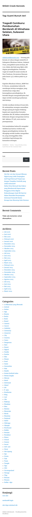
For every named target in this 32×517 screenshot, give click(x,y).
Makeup (7, 402)
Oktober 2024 (8, 274)
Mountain (7, 411)
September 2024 (9, 277)
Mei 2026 (7, 237)
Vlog (5, 475)
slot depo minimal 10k (9, 505)
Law (5, 397)
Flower (6, 359)
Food (6, 361)
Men (5, 406)
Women (6, 480)
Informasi (7, 383)
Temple (6, 463)
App (5, 312)
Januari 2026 (8, 241)
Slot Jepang (8, 451)
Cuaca (6, 340)
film (5, 357)
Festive (6, 354)
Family (6, 352)
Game (6, 364)
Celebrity (7, 328)
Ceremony (7, 330)
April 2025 (7, 260)
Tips (5, 466)
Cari (3, 156)
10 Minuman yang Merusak (13, 304)
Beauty (6, 314)
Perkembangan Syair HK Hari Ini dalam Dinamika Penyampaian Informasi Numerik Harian (15, 195)
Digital (6, 349)
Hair (5, 368)
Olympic (7, 425)
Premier (7, 432)
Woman (6, 477)
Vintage (6, 473)
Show (6, 449)
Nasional (7, 418)
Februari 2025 (9, 265)
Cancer (6, 326)
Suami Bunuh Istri (7, 146)
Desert (6, 347)
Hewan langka (9, 375)
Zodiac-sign (8, 482)
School (6, 439)
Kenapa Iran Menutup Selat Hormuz (16, 200)
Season (6, 442)
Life (5, 399)
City (5, 335)
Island (6, 385)
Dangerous (8, 342)
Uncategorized (9, 470)
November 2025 (9, 246)
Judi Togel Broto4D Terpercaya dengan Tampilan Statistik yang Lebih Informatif (15, 181)
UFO (5, 468)
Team (6, 461)
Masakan (7, 404)
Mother (6, 409)
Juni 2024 (7, 284)
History (6, 378)
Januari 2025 (8, 267)
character (7, 333)
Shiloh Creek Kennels (13, 6)
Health (6, 371)
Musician (7, 416)
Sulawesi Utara (17, 146)
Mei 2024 (7, 286)
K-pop (6, 390)
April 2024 (7, 289)
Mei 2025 (7, 258)
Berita (12, 145)
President (7, 435)
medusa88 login (7, 500)
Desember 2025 (9, 244)
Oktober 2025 (8, 248)
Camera (6, 323)
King (5, 394)
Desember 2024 (9, 270)
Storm (6, 456)
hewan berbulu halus (11, 373)
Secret (6, 444)
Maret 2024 (8, 291)
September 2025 (9, 251)
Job (5, 387)
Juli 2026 (7, 232)
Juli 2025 (7, 253)
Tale (5, 458)
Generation (8, 366)
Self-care (7, 447)
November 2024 (9, 272)
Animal (6, 307)
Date (5, 345)
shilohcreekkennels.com (10, 57)
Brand (6, 321)
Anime (6, 309)
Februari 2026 (9, 239)
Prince (6, 437)
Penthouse (7, 428)
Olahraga (7, 423)
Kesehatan (7, 392)
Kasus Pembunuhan (21, 145)
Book (6, 319)
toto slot (5, 496)
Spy (5, 454)
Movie (6, 413)
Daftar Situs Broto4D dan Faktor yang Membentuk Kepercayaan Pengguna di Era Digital (15, 188)
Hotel (6, 380)
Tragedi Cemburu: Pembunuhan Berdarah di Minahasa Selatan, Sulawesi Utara (15, 29)
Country (7, 338)
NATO (6, 421)
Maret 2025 (8, 263)
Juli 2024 (7, 282)
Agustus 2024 (8, 279)
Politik (6, 430)
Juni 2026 (7, 234)
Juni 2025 (7, 255)
